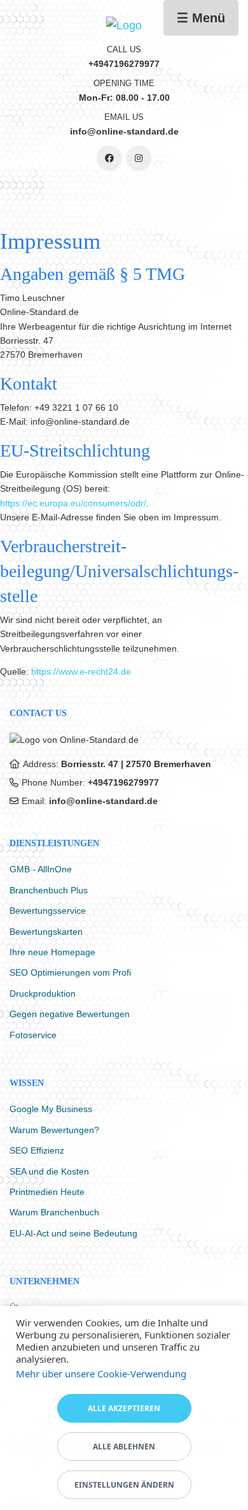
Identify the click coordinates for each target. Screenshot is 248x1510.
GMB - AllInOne (41, 869)
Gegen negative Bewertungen (70, 1014)
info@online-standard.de (103, 801)
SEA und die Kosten (49, 1171)
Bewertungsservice (48, 910)
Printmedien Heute (47, 1192)
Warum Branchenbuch (54, 1212)
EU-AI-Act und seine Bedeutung (73, 1233)
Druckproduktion (43, 993)
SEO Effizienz (37, 1150)
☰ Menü (201, 18)
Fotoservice (33, 1035)
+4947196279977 (123, 782)
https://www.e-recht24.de (81, 671)
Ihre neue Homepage (52, 952)
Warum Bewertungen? (54, 1130)
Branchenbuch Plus (49, 890)
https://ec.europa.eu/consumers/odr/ (73, 503)
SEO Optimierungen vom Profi (70, 972)
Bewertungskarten (46, 932)
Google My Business (51, 1109)
